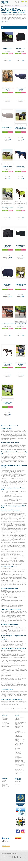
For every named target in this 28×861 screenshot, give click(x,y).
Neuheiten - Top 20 (19, 726)
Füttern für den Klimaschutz (18, 751)
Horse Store (4, 788)
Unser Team (8, 693)
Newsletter (4, 722)
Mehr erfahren (4, 21)
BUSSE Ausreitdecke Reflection (9, 553)
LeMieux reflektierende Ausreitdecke (11, 560)
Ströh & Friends (5, 786)
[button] (18, 2)
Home (2, 23)
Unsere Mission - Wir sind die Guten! (19, 768)
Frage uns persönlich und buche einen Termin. (19, 772)
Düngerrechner (18, 730)
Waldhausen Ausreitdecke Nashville (10, 513)
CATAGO (9, 643)
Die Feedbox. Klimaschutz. (18, 734)
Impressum (4, 719)
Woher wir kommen (19, 761)
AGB (3, 717)
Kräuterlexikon (18, 753)
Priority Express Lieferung (18, 737)
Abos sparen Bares (19, 760)
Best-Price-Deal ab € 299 (20, 722)
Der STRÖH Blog (5, 726)
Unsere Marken (5, 723)
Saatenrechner (18, 731)
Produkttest (17, 727)
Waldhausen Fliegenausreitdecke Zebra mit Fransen (14, 542)
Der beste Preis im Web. (20, 732)
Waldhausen (3, 643)
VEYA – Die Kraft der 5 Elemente (19, 766)
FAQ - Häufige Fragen (19, 717)
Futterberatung (18, 723)
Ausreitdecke (6, 430)
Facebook (4, 780)
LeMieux (15, 643)
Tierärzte (17, 721)
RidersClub (17, 718)
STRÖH (4, 641)
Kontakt (4, 721)
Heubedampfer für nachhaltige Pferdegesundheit (19, 746)
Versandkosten (20, 708)
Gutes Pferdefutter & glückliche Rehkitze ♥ (19, 742)
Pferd (5, 23)
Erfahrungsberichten (7, 704)
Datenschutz (5, 718)
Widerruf (4, 724)
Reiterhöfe (17, 719)
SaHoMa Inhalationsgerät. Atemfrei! (18, 758)
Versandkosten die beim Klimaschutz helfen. (20, 763)
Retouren (17, 755)
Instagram (4, 782)
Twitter (3, 781)
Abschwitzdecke (10, 444)
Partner (4, 785)
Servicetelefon (18, 728)
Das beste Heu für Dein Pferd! (20, 740)
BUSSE (21, 641)
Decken (8, 23)
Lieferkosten (17, 724)
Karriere (17, 749)
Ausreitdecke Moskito (7, 534)
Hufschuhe (17, 748)
